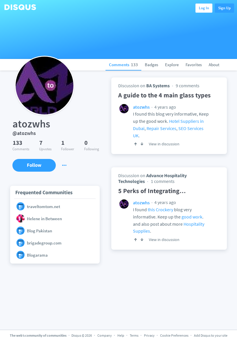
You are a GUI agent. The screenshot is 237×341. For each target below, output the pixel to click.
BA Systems (158, 85)
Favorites (194, 64)
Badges (151, 64)
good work (192, 217)
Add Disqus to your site (210, 335)
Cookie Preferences (174, 335)
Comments (123, 64)
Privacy (149, 335)
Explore (172, 64)
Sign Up (224, 7)
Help (120, 335)
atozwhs (141, 107)
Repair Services (161, 128)
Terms (134, 335)
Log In (204, 7)
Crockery (164, 209)
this (151, 209)
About (214, 64)
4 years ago (164, 107)
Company (104, 335)
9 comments (187, 85)
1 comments (163, 181)
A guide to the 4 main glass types (164, 95)
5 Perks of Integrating (152, 191)
